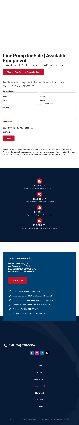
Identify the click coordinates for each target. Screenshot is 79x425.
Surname (43, 97)
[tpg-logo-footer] (39, 327)
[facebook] (32, 353)
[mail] (47, 353)
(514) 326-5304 (25, 345)
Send (9, 138)
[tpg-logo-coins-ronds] (11, 2)
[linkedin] (42, 353)
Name (5, 97)
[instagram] (37, 353)
